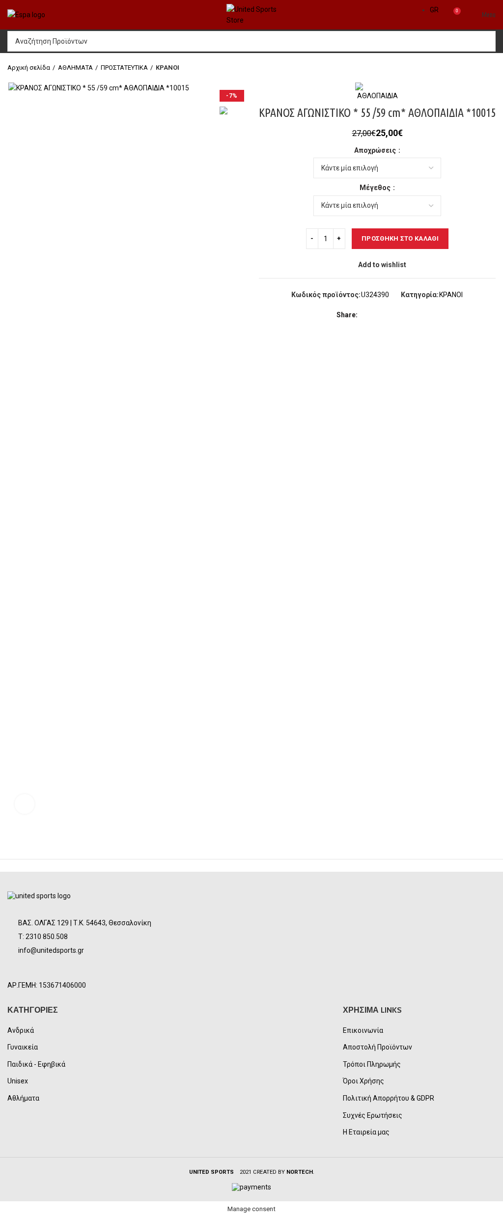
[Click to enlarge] (24, 804)
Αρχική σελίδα (28, 67)
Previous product (471, 68)
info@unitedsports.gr (51, 950)
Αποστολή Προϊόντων (377, 1047)
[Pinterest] (389, 315)
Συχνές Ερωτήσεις (372, 1115)
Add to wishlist (382, 264)
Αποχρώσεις (375, 150)
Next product (491, 68)
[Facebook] (367, 315)
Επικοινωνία (363, 1030)
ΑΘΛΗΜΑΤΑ (75, 67)
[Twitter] (378, 315)
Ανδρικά (20, 1030)
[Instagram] (43, 969)
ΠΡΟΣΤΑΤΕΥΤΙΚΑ (124, 67)
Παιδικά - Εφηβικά (36, 1064)
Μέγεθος (376, 188)
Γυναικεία (22, 1047)
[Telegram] (412, 315)
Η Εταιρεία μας (366, 1132)
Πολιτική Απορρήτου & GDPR (388, 1098)
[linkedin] (401, 315)
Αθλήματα (23, 1098)
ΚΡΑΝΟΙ (167, 67)
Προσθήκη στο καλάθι (400, 238)
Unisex (17, 1081)
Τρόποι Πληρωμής (372, 1064)
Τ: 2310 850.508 (43, 936)
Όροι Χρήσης (363, 1081)
